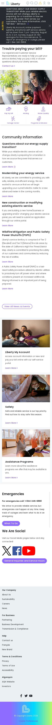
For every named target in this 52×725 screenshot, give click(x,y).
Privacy (5, 661)
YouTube (31, 696)
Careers (6, 603)
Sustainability (8, 599)
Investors (6, 686)
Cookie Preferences (28, 721)
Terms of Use (8, 665)
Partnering (7, 620)
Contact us (36, 3)
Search (32, 3)
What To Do (11, 523)
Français (6, 645)
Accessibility (8, 670)
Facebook (21, 696)
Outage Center (13, 123)
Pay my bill (8, 113)
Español (49, 3)
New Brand (7, 649)
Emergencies (40, 3)
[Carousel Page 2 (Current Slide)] (28, 102)
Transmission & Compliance (15, 629)
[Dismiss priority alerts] (50, 25)
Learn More (7, 167)
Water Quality (43, 113)
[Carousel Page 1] (23, 102)
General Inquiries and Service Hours (24, 560)
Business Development (13, 624)
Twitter (26, 696)
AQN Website (8, 681)
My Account (45, 3)
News (4, 608)
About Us (6, 594)
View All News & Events (17, 306)
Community (28, 3)
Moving (26, 113)
